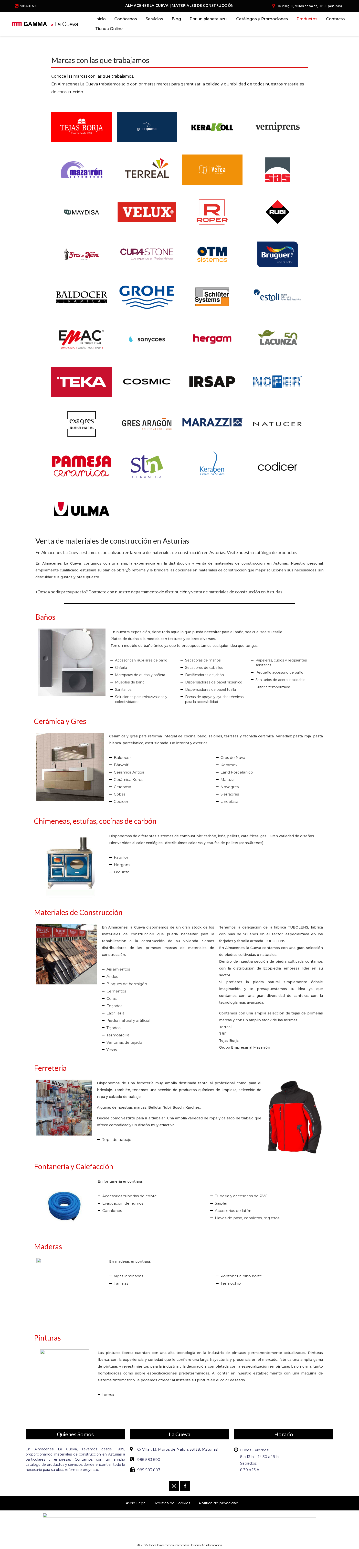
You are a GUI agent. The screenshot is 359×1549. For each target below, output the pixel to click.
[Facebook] (185, 1486)
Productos (306, 19)
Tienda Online (109, 28)
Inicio (100, 19)
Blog (176, 19)
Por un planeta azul (209, 19)
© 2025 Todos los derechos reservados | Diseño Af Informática (179, 1545)
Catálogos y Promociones (262, 19)
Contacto (335, 19)
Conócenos (125, 19)
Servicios (154, 19)
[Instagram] (174, 1486)
